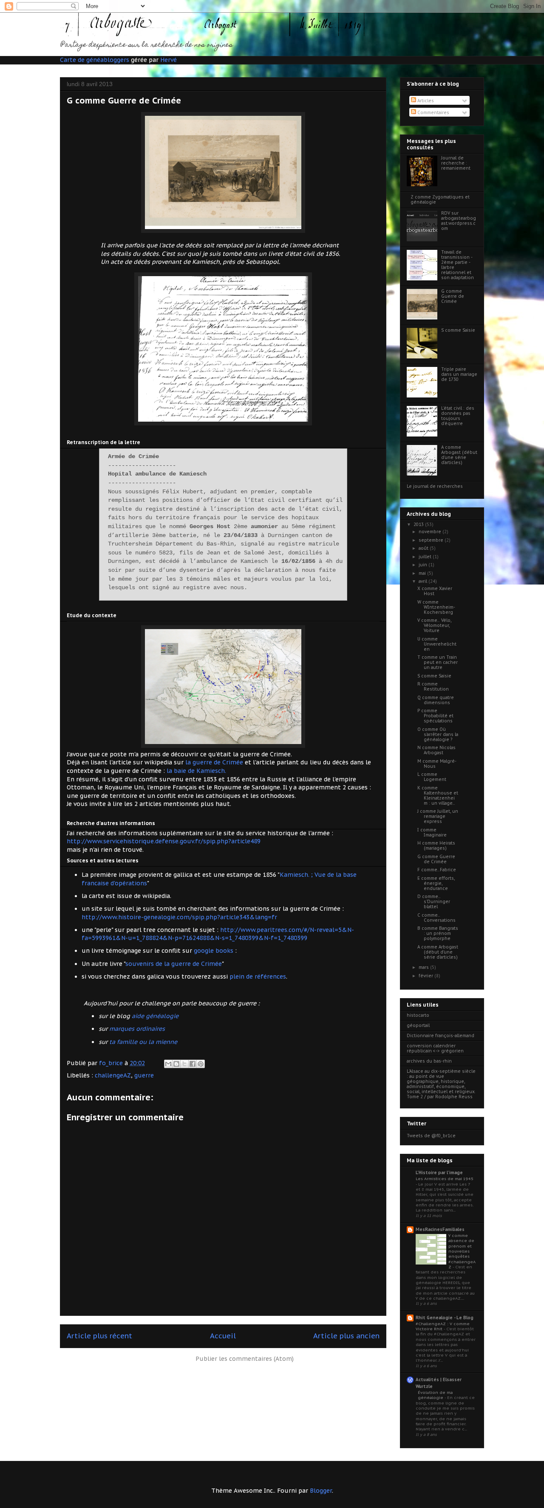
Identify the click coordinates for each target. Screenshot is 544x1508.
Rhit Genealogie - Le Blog (444, 1318)
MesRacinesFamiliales (440, 1229)
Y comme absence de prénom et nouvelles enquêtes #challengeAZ (462, 1251)
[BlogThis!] (176, 1064)
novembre (430, 531)
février (426, 976)
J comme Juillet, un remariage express (437, 816)
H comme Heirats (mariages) (436, 845)
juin (423, 565)
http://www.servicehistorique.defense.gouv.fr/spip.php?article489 (164, 841)
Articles (425, 101)
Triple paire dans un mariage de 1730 (459, 374)
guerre (144, 1075)
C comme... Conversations (436, 917)
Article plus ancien (346, 1335)
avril (423, 581)
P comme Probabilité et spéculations (435, 716)
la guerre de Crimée (214, 762)
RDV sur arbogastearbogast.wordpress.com (458, 220)
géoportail (418, 1025)
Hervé (168, 60)
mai (423, 573)
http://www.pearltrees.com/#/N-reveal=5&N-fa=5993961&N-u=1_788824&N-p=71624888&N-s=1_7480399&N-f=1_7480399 (218, 934)
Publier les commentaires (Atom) (245, 1359)
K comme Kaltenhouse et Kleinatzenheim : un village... (437, 795)
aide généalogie (155, 1016)
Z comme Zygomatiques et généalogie (440, 199)
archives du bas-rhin (429, 1061)
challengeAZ (113, 1075)
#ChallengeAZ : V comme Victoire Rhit (443, 1326)
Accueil (223, 1335)
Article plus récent (99, 1335)
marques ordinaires (137, 1028)
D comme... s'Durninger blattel (433, 901)
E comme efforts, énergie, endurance (436, 883)
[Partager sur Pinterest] (200, 1064)
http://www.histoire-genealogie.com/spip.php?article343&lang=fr (180, 917)
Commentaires (432, 112)
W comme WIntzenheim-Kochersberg (436, 607)
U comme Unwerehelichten (436, 644)
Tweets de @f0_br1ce (431, 1136)
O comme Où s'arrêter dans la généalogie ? (437, 734)
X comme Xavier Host (434, 591)
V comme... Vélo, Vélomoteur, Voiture (434, 625)
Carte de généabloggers (94, 60)
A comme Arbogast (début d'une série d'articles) (459, 455)
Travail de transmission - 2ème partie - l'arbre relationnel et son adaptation (457, 264)
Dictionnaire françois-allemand (440, 1035)
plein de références (258, 976)
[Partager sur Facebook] (192, 1064)
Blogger (321, 1490)
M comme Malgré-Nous (436, 763)
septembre (432, 540)
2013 (419, 524)
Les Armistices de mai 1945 (444, 1178)
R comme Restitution (433, 686)
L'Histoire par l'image (439, 1172)
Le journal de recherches (435, 486)
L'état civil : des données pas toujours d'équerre (457, 416)
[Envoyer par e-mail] (168, 1064)
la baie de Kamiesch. (196, 771)
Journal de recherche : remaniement (455, 163)
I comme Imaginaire (432, 832)
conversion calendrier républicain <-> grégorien (435, 1048)
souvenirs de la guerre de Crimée (173, 964)
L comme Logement (431, 777)
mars (424, 967)
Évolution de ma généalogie (435, 1395)
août (424, 548)
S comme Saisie (458, 330)
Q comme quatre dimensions (435, 700)
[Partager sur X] (184, 1064)
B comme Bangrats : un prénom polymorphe (437, 933)
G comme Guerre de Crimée (452, 296)
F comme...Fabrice (436, 870)
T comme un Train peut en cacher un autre (437, 662)
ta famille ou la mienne (143, 1042)
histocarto (418, 1015)
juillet (426, 557)
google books (213, 950)
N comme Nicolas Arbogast (436, 750)
